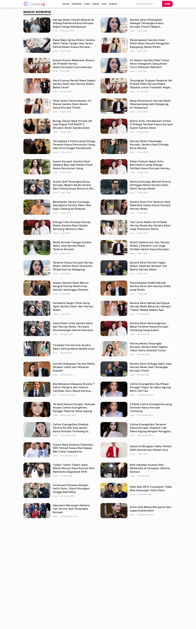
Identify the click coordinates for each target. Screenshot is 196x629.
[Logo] (34, 4)
